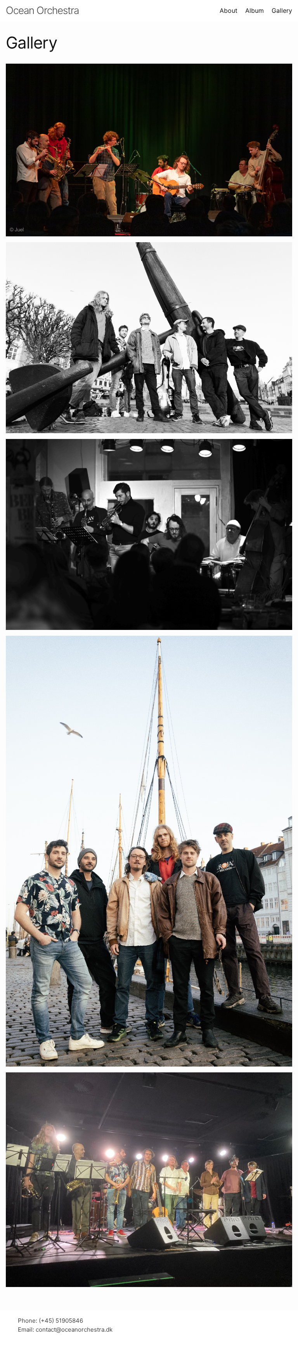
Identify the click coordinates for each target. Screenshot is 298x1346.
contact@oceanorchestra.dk (74, 1329)
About (228, 10)
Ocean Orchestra (42, 10)
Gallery (282, 10)
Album (254, 10)
